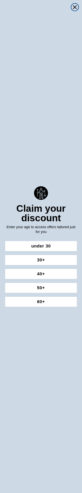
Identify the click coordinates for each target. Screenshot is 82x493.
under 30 (41, 246)
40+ (41, 273)
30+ (41, 259)
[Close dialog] (75, 7)
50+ (41, 287)
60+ (41, 301)
